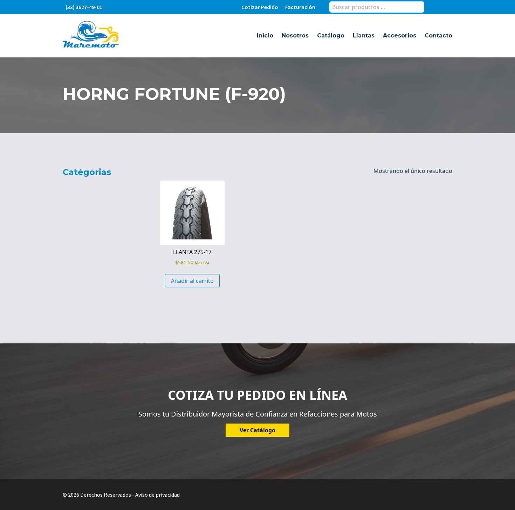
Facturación (300, 7)
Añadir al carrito (192, 281)
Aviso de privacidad (157, 494)
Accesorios (399, 35)
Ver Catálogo (257, 430)
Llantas (364, 35)
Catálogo (330, 35)
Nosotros (295, 35)
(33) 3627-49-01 (84, 7)
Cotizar (259, 7)
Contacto (438, 35)
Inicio (265, 35)
